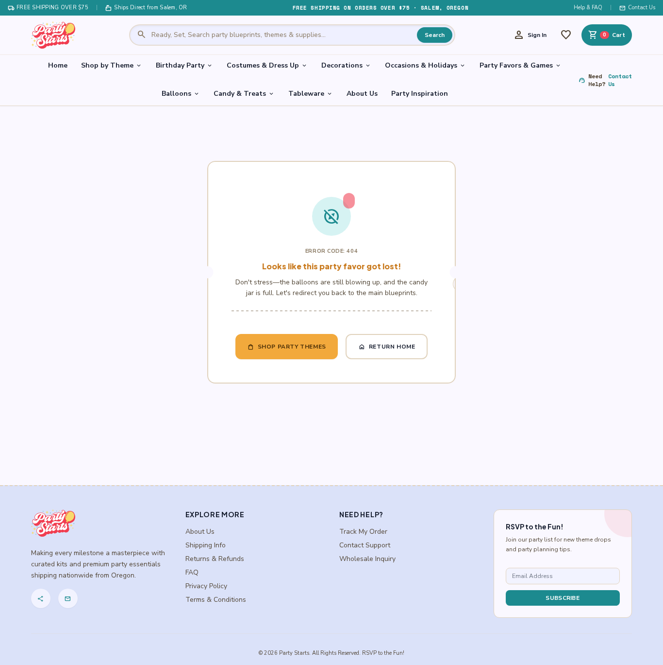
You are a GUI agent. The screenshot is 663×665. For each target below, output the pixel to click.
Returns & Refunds (214, 558)
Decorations (346, 65)
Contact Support (364, 545)
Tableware (310, 93)
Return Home (386, 346)
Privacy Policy (206, 586)
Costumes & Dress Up (267, 65)
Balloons (181, 93)
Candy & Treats (244, 93)
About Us (362, 93)
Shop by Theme (111, 65)
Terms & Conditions (215, 599)
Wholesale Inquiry (367, 558)
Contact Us (637, 8)
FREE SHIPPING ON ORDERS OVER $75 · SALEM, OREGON (380, 8)
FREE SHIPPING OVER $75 (48, 8)
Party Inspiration (419, 93)
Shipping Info (205, 545)
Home (57, 65)
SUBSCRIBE (563, 598)
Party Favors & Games (521, 65)
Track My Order (363, 531)
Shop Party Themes (286, 346)
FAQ (192, 572)
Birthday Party (184, 65)
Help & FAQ (588, 7)
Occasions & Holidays (425, 65)
